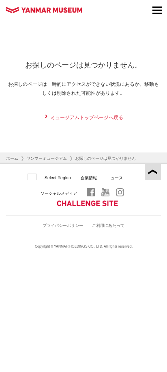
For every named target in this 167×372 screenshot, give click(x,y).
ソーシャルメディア (59, 193)
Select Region (58, 177)
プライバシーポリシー (63, 225)
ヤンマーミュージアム (46, 158)
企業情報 (89, 177)
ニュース (115, 177)
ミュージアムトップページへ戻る (86, 116)
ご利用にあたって (108, 225)
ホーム (12, 158)
